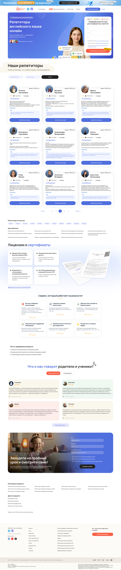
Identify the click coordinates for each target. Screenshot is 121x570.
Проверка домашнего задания (64, 550)
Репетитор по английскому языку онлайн (18, 489)
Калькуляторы (32, 535)
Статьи (30, 543)
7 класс (54, 223)
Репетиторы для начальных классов (65, 548)
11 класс (84, 223)
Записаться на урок (92, 9)
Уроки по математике (34, 540)
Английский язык (14, 77)
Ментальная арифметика (14, 503)
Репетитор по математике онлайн (16, 486)
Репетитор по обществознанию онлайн (45, 489)
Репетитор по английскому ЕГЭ (16, 231)
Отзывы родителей (53, 373)
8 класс (62, 223)
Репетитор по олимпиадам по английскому (72, 231)
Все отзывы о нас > (60, 425)
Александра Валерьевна (59, 133)
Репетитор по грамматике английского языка (20, 233)
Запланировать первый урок (98, 51)
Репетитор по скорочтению (15, 506)
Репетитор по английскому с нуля (96, 231)
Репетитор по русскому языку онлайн (97, 486)
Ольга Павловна (94, 133)
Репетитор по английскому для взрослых (45, 233)
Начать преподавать (102, 534)
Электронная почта (76, 450)
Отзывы (30, 548)
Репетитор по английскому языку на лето (72, 237)
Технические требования (63, 533)
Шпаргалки (31, 533)
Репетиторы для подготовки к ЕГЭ (65, 543)
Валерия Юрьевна (58, 91)
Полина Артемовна (23, 91)
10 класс (76, 223)
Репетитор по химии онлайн (68, 486)
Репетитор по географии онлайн (16, 491)
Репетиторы (70, 9)
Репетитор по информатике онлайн (44, 491)
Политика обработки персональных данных (67, 528)
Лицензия (31, 550)
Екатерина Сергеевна (23, 133)
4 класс (32, 223)
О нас (30, 531)
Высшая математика (13, 501)
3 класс (25, 223)
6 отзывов (26, 96)
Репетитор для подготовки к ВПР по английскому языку (97, 234)
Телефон (73, 443)
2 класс (18, 223)
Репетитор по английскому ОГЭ (43, 231)
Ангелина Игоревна (58, 176)
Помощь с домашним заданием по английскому (47, 237)
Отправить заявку (87, 466)
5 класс (40, 223)
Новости (31, 528)
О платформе (41, 9)
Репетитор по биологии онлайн (96, 489)
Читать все (12, 108)
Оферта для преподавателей (64, 535)
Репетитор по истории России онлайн (71, 489)
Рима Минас (21, 176)
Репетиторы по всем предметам (64, 540)
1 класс (11, 223)
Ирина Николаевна (95, 91)
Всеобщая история (13, 498)
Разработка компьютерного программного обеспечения (24, 566)
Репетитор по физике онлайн (42, 486)
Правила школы (32, 545)
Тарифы (78, 9)
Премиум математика (57, 9)
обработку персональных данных (102, 43)
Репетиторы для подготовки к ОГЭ (65, 545)
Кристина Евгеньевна (95, 176)
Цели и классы (30, 77)
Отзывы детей (67, 373)
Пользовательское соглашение (64, 531)
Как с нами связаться (34, 538)
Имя (72, 437)
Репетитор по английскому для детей (17, 237)
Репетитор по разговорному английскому (72, 233)
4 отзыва (62, 180)
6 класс (47, 223)
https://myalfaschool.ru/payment (88, 566)
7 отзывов (98, 96)
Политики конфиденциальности (102, 40)
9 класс (69, 223)
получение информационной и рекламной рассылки (92, 461)
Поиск (50, 77)
